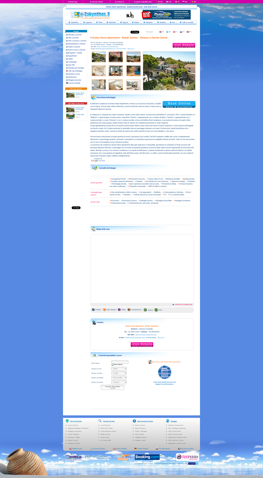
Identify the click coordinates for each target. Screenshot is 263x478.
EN (162, 2)
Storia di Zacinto (140, 428)
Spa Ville (71, 65)
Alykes (136, 22)
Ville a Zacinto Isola (174, 431)
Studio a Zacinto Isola (175, 434)
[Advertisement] (76, 164)
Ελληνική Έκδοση (99, 448)
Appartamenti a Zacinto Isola (177, 437)
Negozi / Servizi (73, 440)
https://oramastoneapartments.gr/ (107, 46)
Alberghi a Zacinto (75, 35)
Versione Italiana (121, 448)
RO (195, 2)
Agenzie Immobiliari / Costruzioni (78, 428)
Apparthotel (72, 56)
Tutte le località (187, 22)
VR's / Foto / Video (107, 428)
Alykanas (149, 22)
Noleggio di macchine (75, 431)
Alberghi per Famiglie (76, 68)
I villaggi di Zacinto (141, 437)
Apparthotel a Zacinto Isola (176, 443)
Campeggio (72, 62)
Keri (173, 22)
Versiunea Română (187, 448)
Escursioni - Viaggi (74, 437)
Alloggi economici (74, 80)
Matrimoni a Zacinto (74, 443)
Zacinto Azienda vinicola (108, 431)
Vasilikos (162, 22)
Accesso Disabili (74, 83)
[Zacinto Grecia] (90, 18)
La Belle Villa (79, 114)
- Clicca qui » (155, 337)
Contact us (120, 2)
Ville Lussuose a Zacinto (77, 41)
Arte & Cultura (139, 434)
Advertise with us (97, 2)
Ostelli (70, 59)
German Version (142, 448)
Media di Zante (105, 434)
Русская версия (164, 448)
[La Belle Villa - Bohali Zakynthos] (70, 116)
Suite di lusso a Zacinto (76, 50)
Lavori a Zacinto (73, 425)
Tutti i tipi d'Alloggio (75, 71)
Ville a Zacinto (73, 38)
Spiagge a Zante (140, 440)
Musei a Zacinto (140, 425)
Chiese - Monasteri (141, 431)
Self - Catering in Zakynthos (177, 428)
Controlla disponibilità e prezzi (112, 387)
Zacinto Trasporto (73, 434)
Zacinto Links (105, 437)
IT (178, 2)
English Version (77, 448)
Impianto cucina (74, 74)
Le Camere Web (106, 440)
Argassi (125, 22)
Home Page (74, 2)
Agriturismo (72, 77)
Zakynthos (74, 22)
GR (170, 2)
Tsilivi (100, 22)
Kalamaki (112, 22)
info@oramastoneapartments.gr (105, 48)
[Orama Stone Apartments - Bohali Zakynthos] (70, 94)
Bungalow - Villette (75, 53)
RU (186, 2)
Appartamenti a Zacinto (76, 44)
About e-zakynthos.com (143, 2)
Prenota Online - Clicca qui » (126, 48)
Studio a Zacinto (74, 47)
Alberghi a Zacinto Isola (175, 425)
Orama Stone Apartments (79, 93)
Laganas (88, 22)
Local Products (105, 425)
